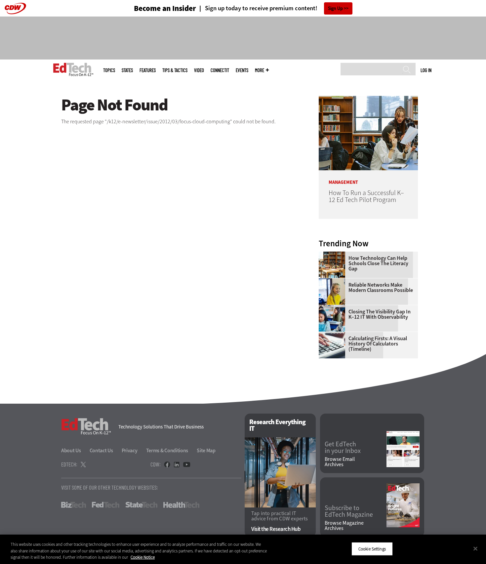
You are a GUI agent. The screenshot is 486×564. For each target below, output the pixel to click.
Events (242, 70)
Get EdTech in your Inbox (343, 447)
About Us (71, 450)
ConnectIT (220, 70)
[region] (243, 549)
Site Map (206, 450)
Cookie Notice (143, 557)
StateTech (141, 505)
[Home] (73, 69)
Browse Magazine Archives (344, 525)
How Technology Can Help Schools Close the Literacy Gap (378, 263)
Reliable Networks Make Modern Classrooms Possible (380, 287)
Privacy (130, 450)
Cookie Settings (372, 548)
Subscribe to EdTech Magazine (349, 511)
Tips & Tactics (174, 70)
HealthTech (181, 505)
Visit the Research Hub (276, 529)
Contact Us (101, 450)
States (127, 70)
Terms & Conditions (167, 450)
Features (148, 70)
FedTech (105, 505)
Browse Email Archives (340, 462)
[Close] (475, 548)
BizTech (73, 505)
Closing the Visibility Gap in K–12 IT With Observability (379, 314)
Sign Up (335, 8)
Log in (426, 70)
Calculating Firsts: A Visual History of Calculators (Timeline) (377, 344)
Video (199, 70)
